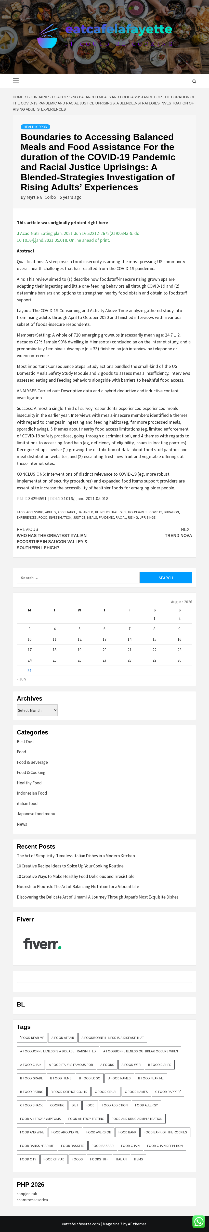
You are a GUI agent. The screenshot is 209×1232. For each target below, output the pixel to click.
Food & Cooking (31, 772)
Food (42, 517)
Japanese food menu (36, 813)
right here (97, 222)
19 (79, 649)
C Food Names (136, 1091)
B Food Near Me (151, 1078)
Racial (121, 517)
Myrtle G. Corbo (42, 197)
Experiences (27, 517)
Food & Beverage (32, 762)
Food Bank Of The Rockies (165, 1132)
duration (171, 512)
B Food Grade (31, 1078)
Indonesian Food (32, 793)
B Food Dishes (159, 1064)
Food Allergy (146, 1105)
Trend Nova (178, 532)
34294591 (37, 498)
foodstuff (99, 1159)
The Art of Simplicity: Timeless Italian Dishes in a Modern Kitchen (76, 856)
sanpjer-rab (27, 1193)
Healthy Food (35, 127)
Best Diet (25, 741)
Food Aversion (98, 1132)
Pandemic (106, 517)
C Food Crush (106, 1091)
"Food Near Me (32, 1037)
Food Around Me (65, 1132)
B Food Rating (31, 1091)
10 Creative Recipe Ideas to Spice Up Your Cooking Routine (70, 866)
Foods (77, 1159)
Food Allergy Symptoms (40, 1118)
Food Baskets (72, 1145)
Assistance (67, 512)
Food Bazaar (103, 1145)
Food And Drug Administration (137, 1118)
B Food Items (61, 1078)
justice (79, 517)
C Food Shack (31, 1105)
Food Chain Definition (165, 1145)
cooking (57, 1105)
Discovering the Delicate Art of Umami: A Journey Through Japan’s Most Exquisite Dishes (97, 897)
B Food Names (119, 1078)
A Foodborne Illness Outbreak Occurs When (140, 1051)
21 (129, 649)
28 (129, 660)
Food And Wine (32, 1132)
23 (179, 649)
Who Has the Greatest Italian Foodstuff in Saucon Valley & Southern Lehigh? (52, 538)
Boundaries (138, 512)
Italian (121, 1159)
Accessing (34, 512)
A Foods (107, 1064)
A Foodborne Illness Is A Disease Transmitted (58, 1051)
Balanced (85, 512)
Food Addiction (115, 1105)
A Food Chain (31, 1064)
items (138, 1159)
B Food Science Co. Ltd (69, 1091)
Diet (75, 1105)
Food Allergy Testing (86, 1118)
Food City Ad (54, 1159)
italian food (27, 803)
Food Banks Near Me (37, 1145)
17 (30, 649)
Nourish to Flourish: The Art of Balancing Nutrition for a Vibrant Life (78, 886)
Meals (92, 517)
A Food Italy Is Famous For (71, 1064)
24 (30, 660)
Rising (133, 517)
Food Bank (127, 1132)
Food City (28, 1159)
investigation (60, 517)
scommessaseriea (32, 1199)
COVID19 (155, 512)
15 (154, 639)
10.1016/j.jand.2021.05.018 (83, 498)
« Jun (21, 678)
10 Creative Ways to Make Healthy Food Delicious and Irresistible (76, 876)
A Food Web (131, 1064)
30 (179, 660)
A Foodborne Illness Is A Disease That (113, 1037)
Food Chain (130, 1145)
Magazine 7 (112, 1223)
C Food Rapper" (168, 1091)
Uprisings (148, 517)
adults (50, 512)
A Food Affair (62, 1037)
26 (79, 660)
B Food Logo (89, 1078)
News (22, 824)
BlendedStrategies (110, 512)
